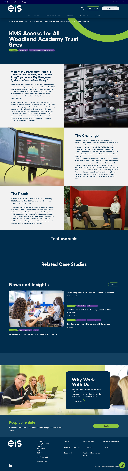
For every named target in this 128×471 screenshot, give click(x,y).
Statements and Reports (110, 442)
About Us (98, 16)
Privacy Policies (88, 442)
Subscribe (106, 426)
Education (13, 50)
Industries (70, 16)
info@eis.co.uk (42, 461)
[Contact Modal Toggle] (122, 465)
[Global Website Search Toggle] (82, 8)
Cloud (36, 330)
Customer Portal (110, 8)
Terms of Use (68, 453)
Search (107, 447)
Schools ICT (23, 50)
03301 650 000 (42, 457)
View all (113, 284)
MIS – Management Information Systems (41, 50)
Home (11, 21)
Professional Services (53, 16)
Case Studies (19, 21)
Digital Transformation (26, 330)
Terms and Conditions (72, 447)
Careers (67, 442)
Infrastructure (92, 306)
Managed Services (33, 16)
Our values (78, 401)
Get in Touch (93, 8)
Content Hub (84, 16)
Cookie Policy (87, 447)
